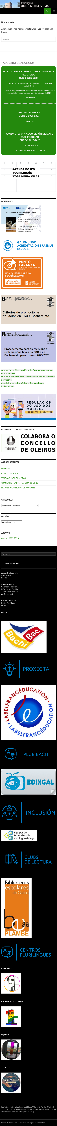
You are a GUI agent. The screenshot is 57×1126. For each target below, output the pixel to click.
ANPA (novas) (7, 594)
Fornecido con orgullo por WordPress (32, 1123)
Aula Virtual (6, 575)
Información (30, 98)
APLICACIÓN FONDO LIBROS (32, 150)
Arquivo (4, 612)
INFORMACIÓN (31, 146)
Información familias (9, 589)
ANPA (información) (9, 591)
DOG (3, 605)
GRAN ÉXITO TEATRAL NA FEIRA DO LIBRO (19, 483)
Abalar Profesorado (9, 573)
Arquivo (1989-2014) (10, 538)
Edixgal (4, 578)
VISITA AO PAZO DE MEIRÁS (13, 478)
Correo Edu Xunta (8, 600)
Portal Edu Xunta (8, 603)
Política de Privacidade (9, 1123)
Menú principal (54, 11)
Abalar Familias (7, 584)
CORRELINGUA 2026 (10, 473)
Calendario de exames (10, 587)
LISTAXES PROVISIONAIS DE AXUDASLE (18, 488)
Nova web (5, 468)
